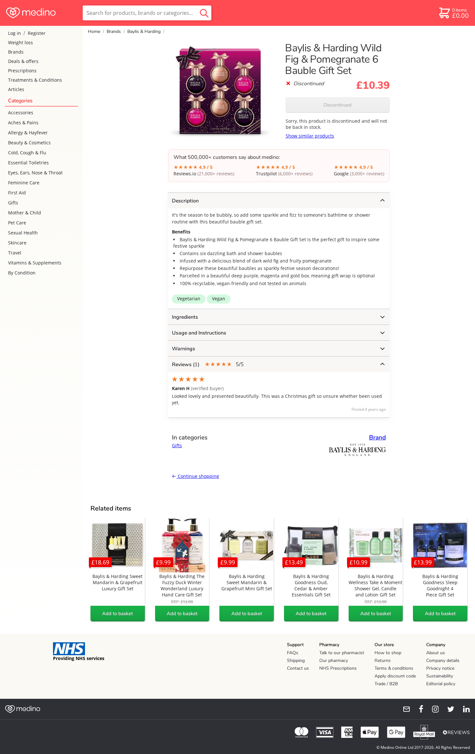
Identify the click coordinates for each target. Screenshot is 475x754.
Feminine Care (23, 183)
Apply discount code (395, 676)
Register (37, 33)
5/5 (208, 364)
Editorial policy (440, 684)
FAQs (292, 653)
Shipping (296, 660)
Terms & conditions (394, 668)
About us (435, 653)
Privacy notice (440, 668)
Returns (383, 660)
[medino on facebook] (416, 709)
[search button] (204, 13)
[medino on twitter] (447, 709)
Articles (16, 89)
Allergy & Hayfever (28, 132)
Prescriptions (22, 70)
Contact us (298, 668)
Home (94, 31)
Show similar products (310, 136)
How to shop (388, 653)
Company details (442, 660)
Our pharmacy (333, 660)
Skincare (17, 243)
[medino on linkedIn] (463, 709)
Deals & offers (23, 61)
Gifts (13, 203)
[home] (41, 13)
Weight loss (20, 42)
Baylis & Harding (144, 31)
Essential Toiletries (28, 163)
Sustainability (439, 676)
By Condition (22, 273)
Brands (16, 52)
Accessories (20, 112)
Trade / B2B (386, 684)
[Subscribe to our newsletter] (403, 709)
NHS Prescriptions (338, 668)
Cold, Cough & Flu (27, 153)
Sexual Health (23, 233)
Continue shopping (197, 476)
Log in (14, 33)
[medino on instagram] (432, 709)
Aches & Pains (23, 122)
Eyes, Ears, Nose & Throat (35, 173)
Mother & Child (24, 213)
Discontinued (337, 105)
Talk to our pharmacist (341, 653)
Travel (14, 253)
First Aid (17, 193)
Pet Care (17, 223)
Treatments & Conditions (35, 80)
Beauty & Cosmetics (29, 142)
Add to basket (117, 613)
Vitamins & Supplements (34, 263)
